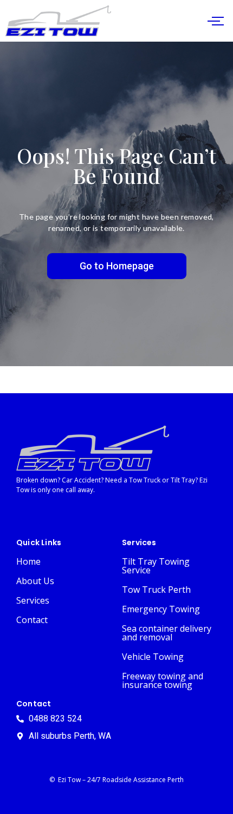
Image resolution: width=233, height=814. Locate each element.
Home (28, 561)
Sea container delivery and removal (166, 633)
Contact (32, 620)
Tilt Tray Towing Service (156, 565)
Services (32, 600)
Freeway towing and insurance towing (162, 680)
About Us (35, 581)
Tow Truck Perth (156, 589)
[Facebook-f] (26, 517)
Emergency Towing (161, 609)
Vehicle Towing (153, 657)
